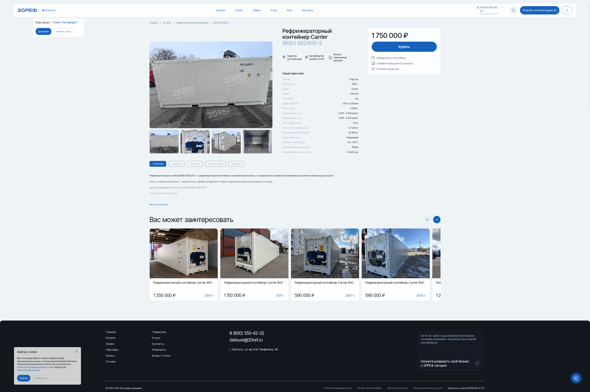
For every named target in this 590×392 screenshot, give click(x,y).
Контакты (307, 10)
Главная (153, 22)
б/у (356, 98)
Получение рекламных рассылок (427, 388)
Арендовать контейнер (391, 57)
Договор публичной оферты (369, 388)
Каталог (221, 10)
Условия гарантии (388, 69)
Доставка (195, 163)
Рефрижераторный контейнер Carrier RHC (182, 282)
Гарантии (176, 163)
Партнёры (112, 349)
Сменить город (63, 31)
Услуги (239, 10)
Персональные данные (397, 388)
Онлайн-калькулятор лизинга (395, 63)
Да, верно (43, 31)
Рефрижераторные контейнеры (192, 22)
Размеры (236, 163)
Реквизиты (159, 349)
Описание (158, 163)
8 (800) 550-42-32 (489, 9)
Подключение (216, 163)
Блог (289, 10)
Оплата (110, 355)
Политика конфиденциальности (338, 388)
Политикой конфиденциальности (33, 367)
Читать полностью (158, 204)
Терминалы (159, 332)
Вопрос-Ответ (161, 355)
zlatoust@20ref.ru (246, 340)
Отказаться (41, 378)
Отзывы (111, 361)
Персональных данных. (29, 370)
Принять (24, 378)
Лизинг (257, 10)
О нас (274, 10)
